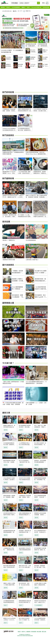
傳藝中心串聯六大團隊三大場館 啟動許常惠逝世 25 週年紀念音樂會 (9, 585)
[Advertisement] (25, 80)
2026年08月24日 (7, 11)
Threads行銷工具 (36, 7)
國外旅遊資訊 (8, 265)
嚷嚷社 (23, 7)
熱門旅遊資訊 (8, 135)
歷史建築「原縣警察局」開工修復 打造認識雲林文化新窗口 (40, 567)
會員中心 (24, 631)
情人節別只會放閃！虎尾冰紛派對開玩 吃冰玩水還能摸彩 (40, 444)
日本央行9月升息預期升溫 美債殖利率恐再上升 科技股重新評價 (25, 479)
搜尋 (28, 7)
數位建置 (39, 631)
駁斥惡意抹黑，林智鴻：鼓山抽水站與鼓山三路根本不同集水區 (25, 585)
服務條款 (28, 631)
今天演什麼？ (8, 363)
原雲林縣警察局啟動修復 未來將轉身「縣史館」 (40, 479)
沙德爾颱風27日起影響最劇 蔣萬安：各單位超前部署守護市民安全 (25, 497)
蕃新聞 (3, 7)
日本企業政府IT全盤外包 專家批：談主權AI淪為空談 (9, 479)
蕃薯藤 (4, 3)
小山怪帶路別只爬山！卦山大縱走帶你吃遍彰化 (25, 444)
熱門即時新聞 (8, 92)
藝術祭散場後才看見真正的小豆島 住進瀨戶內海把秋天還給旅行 (9, 462)
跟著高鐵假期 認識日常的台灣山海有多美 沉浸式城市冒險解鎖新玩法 (25, 602)
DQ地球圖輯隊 (16, 7)
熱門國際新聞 (8, 178)
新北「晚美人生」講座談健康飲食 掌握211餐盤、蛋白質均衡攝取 (40, 427)
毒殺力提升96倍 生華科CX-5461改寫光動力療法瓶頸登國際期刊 (25, 567)
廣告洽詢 (44, 631)
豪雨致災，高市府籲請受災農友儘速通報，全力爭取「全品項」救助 (40, 462)
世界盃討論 (46, 7)
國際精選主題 (8, 303)
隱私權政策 (33, 631)
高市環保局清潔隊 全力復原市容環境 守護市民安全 (9, 514)
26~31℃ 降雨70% (24, 11)
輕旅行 (8, 7)
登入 (43, 3)
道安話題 (6, 221)
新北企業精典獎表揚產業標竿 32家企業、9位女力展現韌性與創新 (40, 497)
